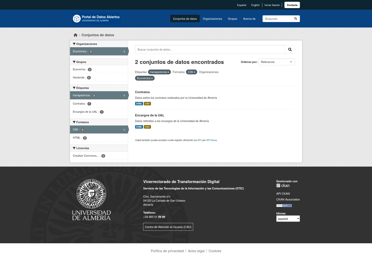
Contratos (142, 92)
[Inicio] (76, 34)
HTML (139, 103)
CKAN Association (288, 199)
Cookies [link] (215, 250)
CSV (147, 103)
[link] (292, 5)
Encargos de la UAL (149, 115)
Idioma (280, 213)
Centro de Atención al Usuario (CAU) (168, 227)
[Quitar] (168, 72)
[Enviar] (296, 18)
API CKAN (283, 193)
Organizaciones (212, 19)
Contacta (292, 5)
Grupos (232, 19)
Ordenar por (249, 62)
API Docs (211, 140)
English (255, 5)
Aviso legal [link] (196, 250)
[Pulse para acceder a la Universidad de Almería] (91, 199)
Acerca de (249, 19)
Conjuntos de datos (185, 19)
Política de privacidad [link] (167, 250)
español (241, 5)
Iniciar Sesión (272, 5)
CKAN (282, 185)
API (199, 140)
